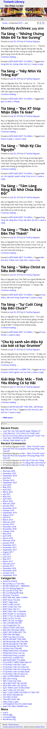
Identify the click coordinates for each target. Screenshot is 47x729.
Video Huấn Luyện (10, 701)
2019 (20, 23)
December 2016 (9, 568)
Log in (5, 712)
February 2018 (9, 540)
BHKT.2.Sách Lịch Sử (11, 604)
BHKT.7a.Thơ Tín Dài (12, 618)
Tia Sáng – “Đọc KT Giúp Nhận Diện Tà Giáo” (20, 110)
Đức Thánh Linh (12, 260)
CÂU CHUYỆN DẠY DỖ (12, 623)
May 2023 (7, 487)
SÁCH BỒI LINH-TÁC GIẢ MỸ (15, 683)
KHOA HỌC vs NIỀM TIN (19, 369)
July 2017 (6, 554)
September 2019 (10, 512)
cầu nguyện (9, 176)
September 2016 (10, 575)
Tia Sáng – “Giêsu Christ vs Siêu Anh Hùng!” (23, 269)
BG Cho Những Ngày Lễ (13, 588)
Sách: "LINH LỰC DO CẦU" (14, 690)
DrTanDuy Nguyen (32, 41)
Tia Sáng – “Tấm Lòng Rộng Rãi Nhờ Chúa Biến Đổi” (21, 189)
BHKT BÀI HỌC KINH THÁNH (15, 597)
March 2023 (8, 492)
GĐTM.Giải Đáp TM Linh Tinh (15, 646)
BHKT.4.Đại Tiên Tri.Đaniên (14, 611)
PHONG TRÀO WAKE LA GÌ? (14, 440)
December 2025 (9, 473)
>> (43, 23)
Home (4, 23)
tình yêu (35, 409)
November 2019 (9, 508)
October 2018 (8, 531)
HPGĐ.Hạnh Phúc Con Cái (14, 653)
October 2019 (8, 510)
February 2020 (9, 503)
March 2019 (8, 519)
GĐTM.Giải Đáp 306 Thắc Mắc (15, 641)
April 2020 (7, 499)
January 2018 (8, 543)
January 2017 (8, 566)
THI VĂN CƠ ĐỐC (10, 697)
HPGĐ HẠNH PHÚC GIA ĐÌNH (15, 651)
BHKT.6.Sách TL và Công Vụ (14, 613)
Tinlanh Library (13, 725)
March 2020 (8, 501)
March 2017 (8, 561)
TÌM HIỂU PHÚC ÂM (11, 699)
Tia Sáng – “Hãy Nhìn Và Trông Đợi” (21, 73)
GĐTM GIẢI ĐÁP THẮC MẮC (21, 407)
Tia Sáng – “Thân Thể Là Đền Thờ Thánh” (21, 231)
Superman (24, 297)
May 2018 (7, 533)
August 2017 (8, 552)
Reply (16, 101)
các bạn (42, 369)
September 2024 (10, 475)
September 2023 (10, 482)
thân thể (23, 260)
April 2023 (7, 489)
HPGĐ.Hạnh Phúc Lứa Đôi (14, 655)
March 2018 (8, 538)
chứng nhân (18, 64)
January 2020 (8, 506)
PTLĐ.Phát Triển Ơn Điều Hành (16, 671)
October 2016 (8, 573)
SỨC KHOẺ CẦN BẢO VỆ (13, 695)
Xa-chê (35, 220)
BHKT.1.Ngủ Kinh (10, 602)
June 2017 (7, 556)
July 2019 (6, 517)
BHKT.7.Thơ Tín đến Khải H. (14, 616)
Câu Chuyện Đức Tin (11, 625)
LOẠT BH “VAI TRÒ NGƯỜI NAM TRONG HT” (22, 431)
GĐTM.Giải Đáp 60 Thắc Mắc (15, 644)
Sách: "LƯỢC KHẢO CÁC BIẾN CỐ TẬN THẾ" (21, 692)
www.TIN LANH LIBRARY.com (15, 706)
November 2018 (9, 529)
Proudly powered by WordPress (13, 727)
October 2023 (8, 480)
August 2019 (8, 515)
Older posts (7, 418)
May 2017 (7, 559)
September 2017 (10, 550)
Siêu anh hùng (13, 297)
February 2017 (9, 563)
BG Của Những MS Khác (13, 593)
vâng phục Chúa (16, 220)
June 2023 (7, 485)
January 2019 (8, 524)
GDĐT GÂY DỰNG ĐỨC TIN (14, 632)
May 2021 (7, 496)
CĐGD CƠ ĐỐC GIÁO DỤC (13, 627)
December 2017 (9, 545)
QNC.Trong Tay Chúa (12, 681)
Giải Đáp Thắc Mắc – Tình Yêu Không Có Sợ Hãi (22, 381)
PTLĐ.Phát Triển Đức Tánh (14, 664)
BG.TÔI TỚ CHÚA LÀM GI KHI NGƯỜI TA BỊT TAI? (24, 436)
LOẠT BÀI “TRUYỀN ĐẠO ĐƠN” (16, 438)
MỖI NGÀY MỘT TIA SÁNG (20, 61)
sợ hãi (28, 409)
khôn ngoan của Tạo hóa (19, 372)
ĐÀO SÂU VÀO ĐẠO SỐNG (14, 630)
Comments (9, 717)
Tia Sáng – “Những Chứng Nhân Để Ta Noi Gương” (22, 35)
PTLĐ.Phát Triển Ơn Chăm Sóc (16, 667)
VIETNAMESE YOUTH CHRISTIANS (17, 704)
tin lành (8, 101)
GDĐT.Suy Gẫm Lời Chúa (13, 637)
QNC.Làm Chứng (10, 678)
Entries (7, 714)
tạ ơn (33, 176)
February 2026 (9, 471)
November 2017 (9, 547)
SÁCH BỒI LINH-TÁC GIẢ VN (15, 685)
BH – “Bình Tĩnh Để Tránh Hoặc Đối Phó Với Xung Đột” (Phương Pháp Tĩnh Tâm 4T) (24, 448)
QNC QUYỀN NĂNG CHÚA (14, 676)
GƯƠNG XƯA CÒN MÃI (12, 648)
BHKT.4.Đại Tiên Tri (11, 609)
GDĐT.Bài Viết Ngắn (11, 634)
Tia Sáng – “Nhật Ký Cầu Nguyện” (21, 147)
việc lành (27, 220)
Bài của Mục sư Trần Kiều (14, 583)
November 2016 (9, 570)
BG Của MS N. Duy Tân (12, 590)
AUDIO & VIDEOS (10, 581)
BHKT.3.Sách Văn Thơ (12, 607)
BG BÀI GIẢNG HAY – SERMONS (16, 586)
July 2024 (6, 478)
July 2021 (6, 494)
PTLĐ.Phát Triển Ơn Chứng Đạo (16, 669)
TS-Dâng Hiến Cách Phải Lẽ (34, 462)
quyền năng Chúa (22, 176)
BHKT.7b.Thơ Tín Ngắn (13, 620)
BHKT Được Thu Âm (11, 600)
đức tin (27, 64)
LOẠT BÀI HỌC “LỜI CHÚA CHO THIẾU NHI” (21, 433)
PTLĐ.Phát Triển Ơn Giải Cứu (15, 674)
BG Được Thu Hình (11, 595)
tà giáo (10, 139)
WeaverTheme (40, 727)
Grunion (4, 372)
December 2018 (9, 526)
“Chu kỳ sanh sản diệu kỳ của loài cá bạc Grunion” (22, 343)
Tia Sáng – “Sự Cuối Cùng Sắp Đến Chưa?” (21, 306)
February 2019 (9, 522)
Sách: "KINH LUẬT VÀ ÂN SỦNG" (16, 688)
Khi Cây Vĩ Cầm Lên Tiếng (33, 460)
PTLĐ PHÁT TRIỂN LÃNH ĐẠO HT (17, 662)
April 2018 (7, 536)
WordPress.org (9, 719)
